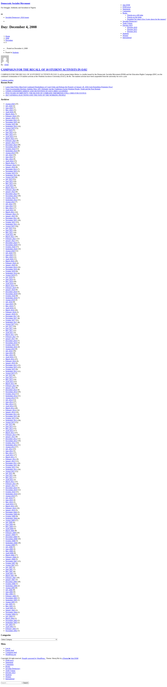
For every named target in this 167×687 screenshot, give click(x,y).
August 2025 (10, 128)
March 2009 (9, 531)
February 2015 (10, 386)
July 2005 (8, 604)
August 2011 (10, 471)
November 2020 (11, 245)
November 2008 (11, 539)
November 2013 (11, 416)
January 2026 (10, 118)
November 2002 (11, 631)
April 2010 (9, 504)
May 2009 (9, 527)
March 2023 (9, 188)
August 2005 (10, 602)
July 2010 (8, 498)
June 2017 (9, 328)
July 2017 (8, 326)
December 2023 (11, 169)
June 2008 (9, 549)
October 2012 (10, 443)
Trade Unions (127, 23)
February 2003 (10, 629)
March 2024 (9, 163)
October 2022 (10, 198)
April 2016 (9, 357)
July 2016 (8, 351)
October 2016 (10, 345)
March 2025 (9, 139)
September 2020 (11, 249)
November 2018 (11, 294)
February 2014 (10, 410)
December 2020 (11, 243)
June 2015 (9, 377)
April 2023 (9, 185)
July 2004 (8, 616)
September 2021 (11, 224)
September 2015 (11, 371)
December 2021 (11, 218)
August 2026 (10, 104)
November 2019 (11, 269)
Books (125, 13)
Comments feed (11, 652)
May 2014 (9, 404)
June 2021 (9, 230)
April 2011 (9, 480)
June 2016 (9, 353)
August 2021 (10, 226)
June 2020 (9, 255)
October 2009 (10, 516)
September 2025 (11, 126)
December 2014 (11, 390)
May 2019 (9, 281)
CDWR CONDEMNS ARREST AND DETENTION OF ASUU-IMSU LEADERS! (36, 91)
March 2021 (9, 237)
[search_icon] (6, 21)
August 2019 (10, 275)
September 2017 (11, 322)
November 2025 (11, 122)
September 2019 (11, 273)
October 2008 (10, 541)
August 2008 (10, 545)
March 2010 (9, 506)
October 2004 (10, 614)
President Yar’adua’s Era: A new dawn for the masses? (146, 19)
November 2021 (11, 220)
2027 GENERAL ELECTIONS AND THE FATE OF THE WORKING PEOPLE (35, 95)
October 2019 (10, 271)
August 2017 (10, 324)
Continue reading (8, 80)
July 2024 (8, 155)
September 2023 (11, 175)
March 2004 (9, 618)
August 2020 (10, 251)
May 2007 (9, 571)
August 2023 (10, 177)
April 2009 (9, 529)
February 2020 (10, 263)
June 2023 (9, 181)
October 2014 (10, 394)
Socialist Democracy (130, 21)
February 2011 (10, 484)
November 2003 (11, 620)
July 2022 (8, 204)
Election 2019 (132, 27)
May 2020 (9, 257)
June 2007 (9, 569)
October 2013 (10, 418)
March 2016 (9, 359)
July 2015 (8, 375)
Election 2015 (132, 29)
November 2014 (11, 392)
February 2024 (10, 165)
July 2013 (8, 424)
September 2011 (11, 469)
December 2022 (11, 194)
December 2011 (11, 463)
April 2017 (9, 333)
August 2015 (10, 373)
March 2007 (9, 576)
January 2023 (10, 192)
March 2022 (9, 212)
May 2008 (9, 551)
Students (126, 33)
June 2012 (9, 451)
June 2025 (9, 132)
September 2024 (11, 151)
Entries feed (9, 650)
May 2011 (9, 477)
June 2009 (9, 524)
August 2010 (10, 496)
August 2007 (10, 565)
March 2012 (9, 457)
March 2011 (9, 482)
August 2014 (10, 398)
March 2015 (9, 384)
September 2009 (11, 518)
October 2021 (10, 222)
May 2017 (9, 330)
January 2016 (10, 363)
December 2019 (11, 267)
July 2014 (8, 400)
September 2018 (11, 298)
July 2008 (8, 547)
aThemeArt (66, 658)
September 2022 (11, 200)
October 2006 (10, 584)
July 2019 (8, 277)
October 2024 (10, 149)
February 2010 (10, 508)
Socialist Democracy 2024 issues (17, 17)
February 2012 (10, 459)
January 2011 (10, 486)
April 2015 (9, 382)
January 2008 (10, 559)
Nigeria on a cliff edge (135, 15)
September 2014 (11, 396)
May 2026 (9, 110)
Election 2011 (132, 31)
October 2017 (10, 320)
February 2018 (10, 312)
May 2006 (9, 594)
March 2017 (9, 335)
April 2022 (9, 210)
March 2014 (9, 408)
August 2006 (10, 588)
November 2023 (11, 171)
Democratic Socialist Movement (15, 3)
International (127, 38)
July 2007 (8, 567)
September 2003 (11, 622)
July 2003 (8, 625)
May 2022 (9, 208)
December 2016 (11, 341)
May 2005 (9, 606)
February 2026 (10, 116)
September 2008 (11, 543)
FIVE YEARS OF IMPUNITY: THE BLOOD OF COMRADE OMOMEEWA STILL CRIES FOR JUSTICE (45, 93)
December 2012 (11, 439)
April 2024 (9, 161)
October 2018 (10, 296)
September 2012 (11, 445)
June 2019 (9, 279)
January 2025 (10, 143)
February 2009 (10, 533)
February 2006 (10, 596)
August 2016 (10, 349)
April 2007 (9, 573)
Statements (126, 9)
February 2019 (10, 288)
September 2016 (11, 347)
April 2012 (9, 455)
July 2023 (8, 179)
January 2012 (10, 461)
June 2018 (9, 304)
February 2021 (10, 239)
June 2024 (9, 157)
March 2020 (9, 261)
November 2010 (11, 490)
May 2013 (9, 428)
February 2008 (10, 557)
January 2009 (10, 535)
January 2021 (10, 241)
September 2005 (11, 600)
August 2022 (10, 202)
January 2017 (10, 339)
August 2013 (10, 422)
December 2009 (11, 512)
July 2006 (8, 590)
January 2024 (10, 167)
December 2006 (11, 582)
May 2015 (9, 379)
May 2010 (9, 502)
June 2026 (9, 108)
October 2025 (10, 124)
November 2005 (11, 598)
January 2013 (10, 437)
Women (125, 36)
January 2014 (10, 412)
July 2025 (8, 130)
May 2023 (9, 183)
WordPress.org (10, 654)
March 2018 (9, 310)
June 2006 (9, 592)
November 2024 (11, 147)
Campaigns (127, 11)
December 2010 (11, 488)
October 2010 (10, 492)
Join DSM (126, 5)
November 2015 (11, 367)
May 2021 (9, 232)
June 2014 (9, 402)
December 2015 (11, 365)
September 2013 (11, 420)
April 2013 (9, 431)
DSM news (127, 7)
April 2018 (9, 308)
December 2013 (11, 414)
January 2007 (10, 580)
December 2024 (11, 145)
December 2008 (11, 537)
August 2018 (10, 300)
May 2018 (9, 306)
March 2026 (9, 114)
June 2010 (9, 500)
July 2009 (8, 522)
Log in (7, 648)
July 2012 (8, 449)
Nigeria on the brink (134, 17)
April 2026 (9, 112)
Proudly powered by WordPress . (34, 658)
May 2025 (9, 134)
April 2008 (9, 553)
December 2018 (11, 292)
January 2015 (10, 388)
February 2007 (10, 578)
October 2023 (10, 173)
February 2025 (10, 141)
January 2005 (10, 610)
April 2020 (9, 259)
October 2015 (10, 369)
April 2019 (9, 284)
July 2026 (8, 106)
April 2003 (9, 627)
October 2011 (10, 467)
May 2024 (9, 159)
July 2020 (8, 253)
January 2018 (10, 314)
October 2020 (10, 247)
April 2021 (9, 235)
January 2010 (10, 510)
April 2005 (9, 608)
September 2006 (11, 586)
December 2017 (11, 316)
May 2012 (9, 453)
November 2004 (11, 612)
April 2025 (9, 136)
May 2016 (9, 355)
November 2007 (11, 561)
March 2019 (9, 286)
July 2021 (8, 228)
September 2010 (11, 494)
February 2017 (10, 337)
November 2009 (11, 514)
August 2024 (10, 153)
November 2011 (11, 465)
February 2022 (10, 214)
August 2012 (10, 447)
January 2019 (10, 290)
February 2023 (10, 190)
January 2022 (10, 216)
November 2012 (11, 441)
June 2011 (9, 475)
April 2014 (9, 406)
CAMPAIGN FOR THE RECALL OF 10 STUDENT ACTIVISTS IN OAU (44, 69)
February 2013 (10, 435)
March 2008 (9, 555)
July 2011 (8, 473)
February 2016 (10, 361)
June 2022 (9, 206)
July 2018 (8, 302)
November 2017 (11, 318)
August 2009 (10, 520)
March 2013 (9, 433)
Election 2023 (128, 25)
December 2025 (11, 120)
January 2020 (10, 265)
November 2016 (11, 343)
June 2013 (9, 426)
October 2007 (10, 563)
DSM (7, 65)
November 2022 (11, 196)
